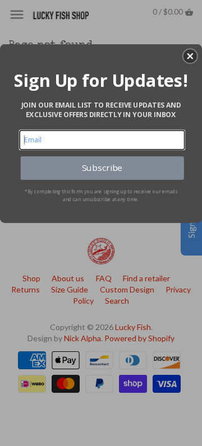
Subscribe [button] (102, 168)
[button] (190, 56)
